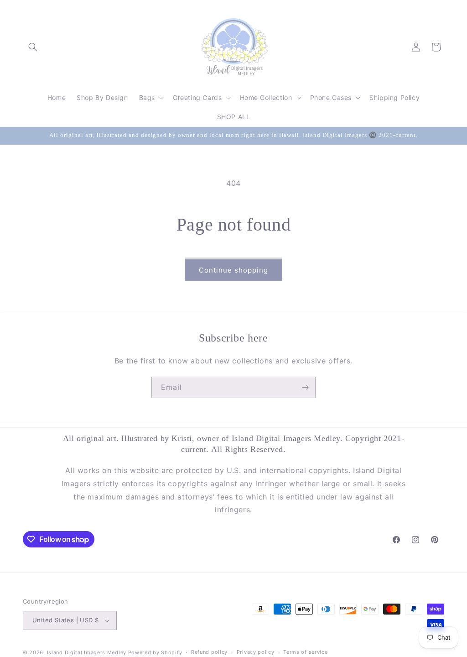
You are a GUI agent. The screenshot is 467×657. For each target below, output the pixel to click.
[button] (33, 47)
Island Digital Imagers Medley (86, 652)
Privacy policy (256, 652)
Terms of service (305, 652)
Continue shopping (233, 270)
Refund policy (209, 652)
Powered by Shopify (155, 652)
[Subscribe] (305, 387)
